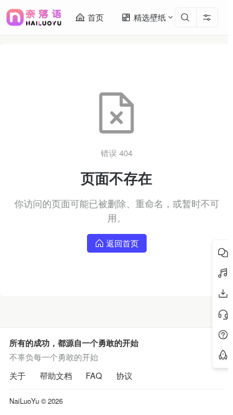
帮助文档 (56, 375)
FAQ (94, 375)
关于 (17, 375)
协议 (124, 375)
